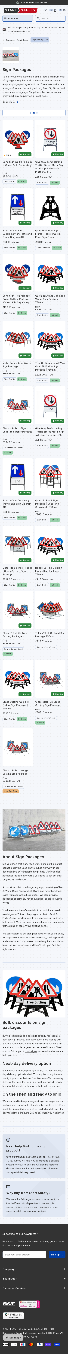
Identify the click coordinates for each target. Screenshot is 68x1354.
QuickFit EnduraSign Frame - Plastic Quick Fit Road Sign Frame (49, 233)
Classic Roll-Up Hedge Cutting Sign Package (15, 772)
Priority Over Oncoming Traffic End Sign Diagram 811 (17, 503)
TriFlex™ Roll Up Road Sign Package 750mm (50, 635)
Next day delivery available (36, 2)
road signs (31, 1051)
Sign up (55, 1254)
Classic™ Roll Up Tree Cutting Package (15, 635)
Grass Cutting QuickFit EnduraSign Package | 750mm (16, 705)
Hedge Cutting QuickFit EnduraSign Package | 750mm (48, 571)
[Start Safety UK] (21, 10)
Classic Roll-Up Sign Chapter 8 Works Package (17, 430)
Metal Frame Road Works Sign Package (17, 365)
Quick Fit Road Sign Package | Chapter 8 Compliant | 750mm (47, 503)
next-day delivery (48, 1109)
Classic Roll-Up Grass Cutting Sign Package (47, 703)
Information (10, 1278)
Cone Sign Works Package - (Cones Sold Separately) (18, 163)
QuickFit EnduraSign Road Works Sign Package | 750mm (50, 299)
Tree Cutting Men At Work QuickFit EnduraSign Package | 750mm (50, 366)
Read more (9, 102)
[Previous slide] (3, 2)
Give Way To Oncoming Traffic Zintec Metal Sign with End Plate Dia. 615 (49, 431)
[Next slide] (64, 2)
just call (37, 1082)
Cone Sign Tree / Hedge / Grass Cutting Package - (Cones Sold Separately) (17, 299)
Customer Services (14, 1288)
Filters (34, 112)
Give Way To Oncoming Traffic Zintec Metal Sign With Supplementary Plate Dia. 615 (49, 166)
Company (8, 1269)
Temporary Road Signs (17, 40)
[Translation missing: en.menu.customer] (45, 10)
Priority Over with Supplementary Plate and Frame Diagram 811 (17, 233)
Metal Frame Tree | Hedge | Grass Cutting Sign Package (17, 571)
